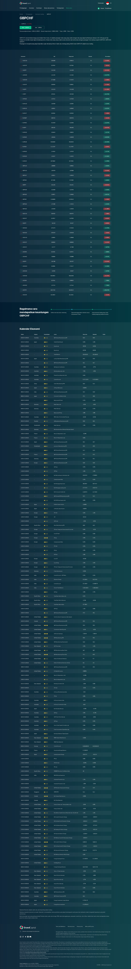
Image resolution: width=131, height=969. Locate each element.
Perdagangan (23, 8)
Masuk (102, 8)
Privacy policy (80, 926)
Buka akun (69, 8)
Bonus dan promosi (49, 8)
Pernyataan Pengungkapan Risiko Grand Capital (35, 952)
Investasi (31, 8)
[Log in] (99, 8)
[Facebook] (23, 937)
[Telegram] (25, 937)
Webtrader (101, 3)
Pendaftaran (108, 8)
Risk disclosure (71, 926)
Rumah (21, 14)
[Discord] (30, 937)
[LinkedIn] (28, 937)
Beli (25, 27)
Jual (38, 27)
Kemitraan (39, 8)
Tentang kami (60, 8)
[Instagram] (20, 937)
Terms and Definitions (60, 926)
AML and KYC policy (89, 926)
